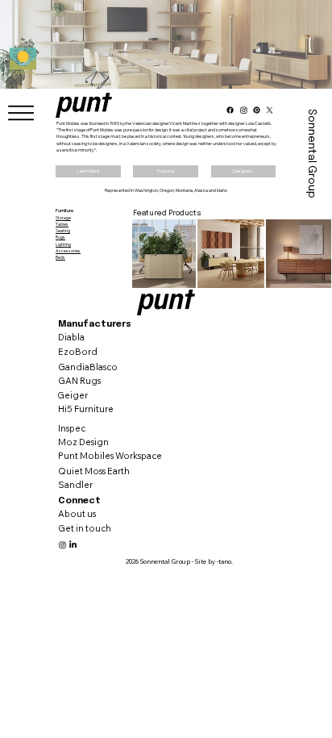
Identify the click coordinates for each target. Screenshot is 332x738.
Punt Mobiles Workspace (110, 455)
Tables (62, 224)
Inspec (71, 428)
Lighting (63, 244)
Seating (63, 230)
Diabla (71, 337)
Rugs (60, 237)
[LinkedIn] (72, 544)
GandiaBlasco (88, 367)
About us (77, 513)
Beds (60, 257)
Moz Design (83, 442)
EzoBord (78, 351)
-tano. (225, 561)
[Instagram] (62, 544)
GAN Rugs (79, 380)
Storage (63, 217)
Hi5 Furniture (86, 409)
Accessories (68, 250)
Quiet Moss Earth (94, 471)
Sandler (75, 484)
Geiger (72, 395)
